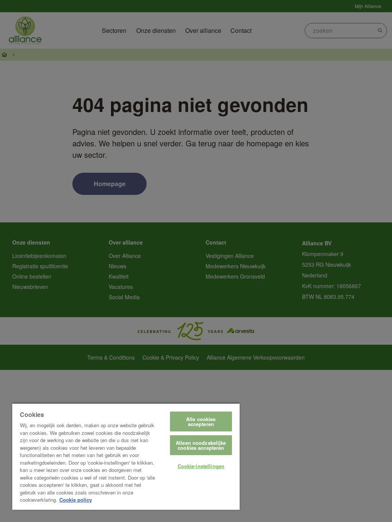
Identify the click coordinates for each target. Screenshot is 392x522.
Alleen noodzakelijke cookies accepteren (201, 445)
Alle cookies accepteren (201, 421)
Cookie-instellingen (201, 466)
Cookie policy (75, 499)
